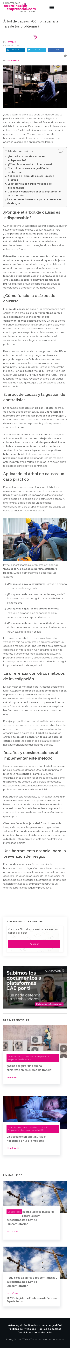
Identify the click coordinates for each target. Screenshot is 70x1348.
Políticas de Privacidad (22, 1328)
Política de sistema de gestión (42, 1325)
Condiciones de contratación (35, 1332)
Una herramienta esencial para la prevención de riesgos (34, 201)
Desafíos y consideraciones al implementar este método (34, 193)
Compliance (14, 1127)
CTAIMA (12, 42)
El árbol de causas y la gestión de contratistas (28, 170)
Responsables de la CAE (19, 1059)
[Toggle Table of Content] (59, 152)
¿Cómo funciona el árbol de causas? (30, 164)
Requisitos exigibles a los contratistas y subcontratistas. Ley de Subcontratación (32, 1281)
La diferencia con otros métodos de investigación (29, 185)
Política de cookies (49, 1328)
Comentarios (12, 60)
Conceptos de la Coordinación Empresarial (28, 1056)
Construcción (14, 1212)
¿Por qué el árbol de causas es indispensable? (26, 158)
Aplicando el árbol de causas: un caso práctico (31, 178)
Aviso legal (15, 1325)
